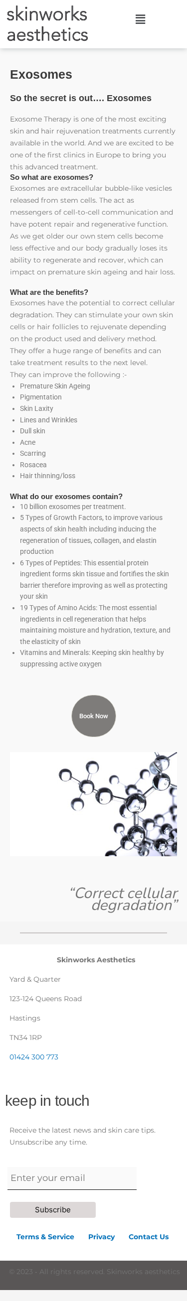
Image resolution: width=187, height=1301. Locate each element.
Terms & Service (45, 1236)
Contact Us (149, 1236)
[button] (140, 19)
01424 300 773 (33, 1056)
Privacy (108, 1236)
